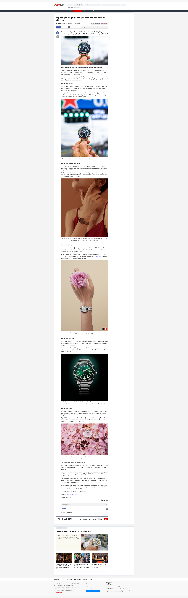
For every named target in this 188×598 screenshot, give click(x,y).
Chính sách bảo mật (58, 592)
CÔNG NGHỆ (86, 11)
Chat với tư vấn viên (92, 591)
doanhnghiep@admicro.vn (93, 588)
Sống (91, 579)
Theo (84, 504)
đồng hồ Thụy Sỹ (98, 256)
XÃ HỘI (59, 11)
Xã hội (62, 579)
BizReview (69, 5)
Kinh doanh (77, 23)
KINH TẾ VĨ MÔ (67, 11)
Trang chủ (56, 579)
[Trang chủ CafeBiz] (55, 10)
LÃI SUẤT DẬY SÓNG (78, 5)
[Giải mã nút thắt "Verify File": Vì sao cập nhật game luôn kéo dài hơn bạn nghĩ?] (100, 558)
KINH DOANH (77, 11)
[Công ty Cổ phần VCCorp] (109, 583)
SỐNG (93, 11)
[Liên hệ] (69, 27)
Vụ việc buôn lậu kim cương (73, 7)
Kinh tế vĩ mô (69, 579)
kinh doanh (69, 512)
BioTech (124, 5)
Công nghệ (85, 579)
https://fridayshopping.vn (72, 494)
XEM (106, 519)
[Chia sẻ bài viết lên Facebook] (57, 32)
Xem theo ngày (84, 519)
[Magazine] (56, 1)
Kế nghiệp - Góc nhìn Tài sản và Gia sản (111, 5)
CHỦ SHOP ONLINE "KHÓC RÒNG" (93, 5)
